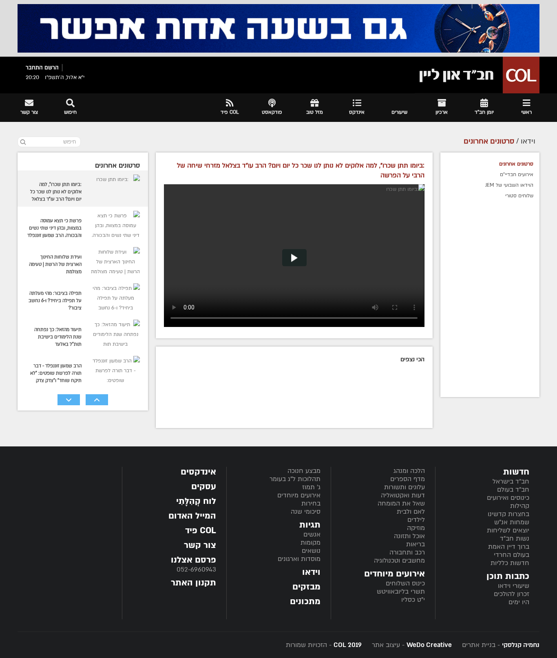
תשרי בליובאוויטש (401, 591)
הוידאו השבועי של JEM (509, 185)
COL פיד (200, 531)
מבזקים (306, 587)
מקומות (310, 542)
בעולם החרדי (511, 554)
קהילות (519, 505)
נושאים (311, 550)
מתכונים (305, 601)
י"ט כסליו (413, 599)
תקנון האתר (193, 583)
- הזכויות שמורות (324, 644)
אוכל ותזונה (409, 536)
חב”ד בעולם (513, 489)
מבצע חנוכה (303, 470)
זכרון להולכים (511, 594)
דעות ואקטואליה (403, 495)
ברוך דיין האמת (508, 546)
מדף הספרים (407, 479)
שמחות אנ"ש (511, 522)
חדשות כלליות (510, 563)
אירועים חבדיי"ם (516, 174)
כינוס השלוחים (405, 583)
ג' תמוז (311, 487)
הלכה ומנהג (409, 470)
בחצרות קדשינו (508, 514)
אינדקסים (198, 472)
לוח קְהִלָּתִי (196, 501)
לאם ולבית (411, 511)
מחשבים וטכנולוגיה (399, 560)
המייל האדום (192, 516)
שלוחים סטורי (519, 195)
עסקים (203, 486)
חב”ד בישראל (511, 481)
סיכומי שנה (305, 511)
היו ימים (518, 602)
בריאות (415, 544)
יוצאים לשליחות (508, 530)
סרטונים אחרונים (516, 164)
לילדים (416, 519)
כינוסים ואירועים (508, 497)
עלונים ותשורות (404, 487)
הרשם (51, 67)
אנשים (311, 534)
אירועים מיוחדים (298, 495)
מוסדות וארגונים (299, 558)
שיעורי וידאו (513, 585)
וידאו (311, 572)
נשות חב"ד (514, 538)
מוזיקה (416, 527)
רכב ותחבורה (407, 552)
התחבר (34, 67)
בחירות (310, 503)
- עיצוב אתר (411, 644)
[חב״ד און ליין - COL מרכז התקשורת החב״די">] (477, 75)
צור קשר (200, 545)
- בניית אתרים (499, 644)
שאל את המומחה (401, 503)
